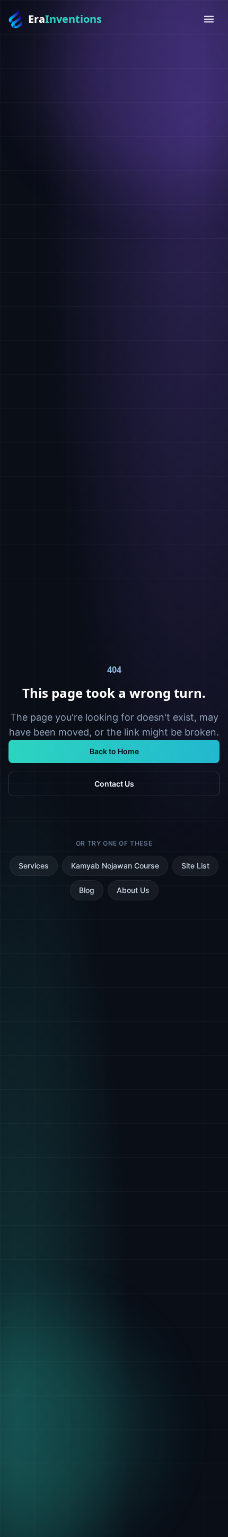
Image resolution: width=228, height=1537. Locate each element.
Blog (86, 890)
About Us (133, 890)
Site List (195, 865)
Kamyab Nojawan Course (115, 865)
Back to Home (114, 751)
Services (34, 865)
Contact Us (114, 783)
